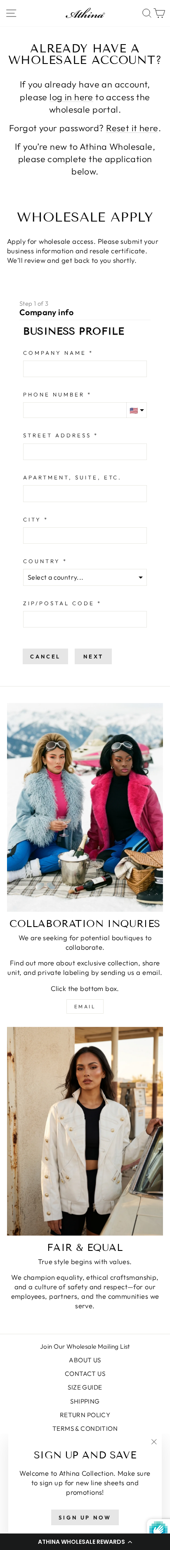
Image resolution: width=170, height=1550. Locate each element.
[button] (85, 1541)
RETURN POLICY (85, 1415)
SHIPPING (84, 1401)
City (32, 519)
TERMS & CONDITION (85, 1428)
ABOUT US (85, 1360)
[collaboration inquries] (85, 807)
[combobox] (85, 452)
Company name (54, 352)
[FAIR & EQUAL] (85, 1131)
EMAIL (85, 1006)
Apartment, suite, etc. (72, 477)
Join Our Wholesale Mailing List (85, 1346)
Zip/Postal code (58, 603)
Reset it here (132, 128)
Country (41, 561)
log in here (71, 97)
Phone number (54, 394)
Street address (57, 435)
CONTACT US (85, 1374)
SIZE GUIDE (85, 1387)
